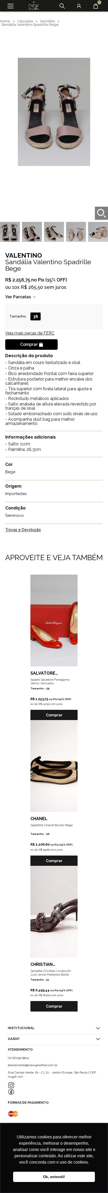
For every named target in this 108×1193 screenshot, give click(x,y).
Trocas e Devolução (23, 530)
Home (5, 21)
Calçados (25, 21)
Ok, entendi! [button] (54, 1177)
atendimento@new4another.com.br (32, 1065)
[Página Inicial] (32, 6)
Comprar (29, 344)
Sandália (47, 21)
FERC (30, 333)
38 (35, 316)
